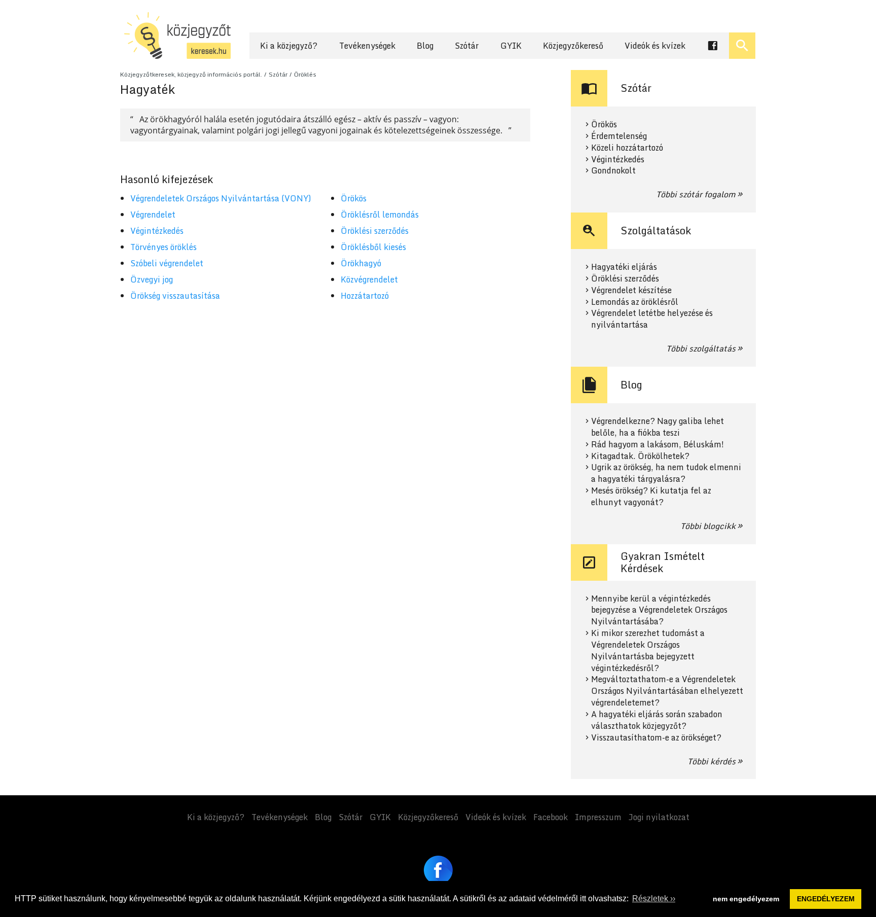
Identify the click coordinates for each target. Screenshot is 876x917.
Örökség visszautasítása (175, 295)
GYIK (511, 45)
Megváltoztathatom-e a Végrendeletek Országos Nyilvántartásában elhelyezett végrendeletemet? (667, 691)
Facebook (550, 817)
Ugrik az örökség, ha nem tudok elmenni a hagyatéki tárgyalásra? (666, 473)
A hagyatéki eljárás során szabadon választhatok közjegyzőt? (656, 720)
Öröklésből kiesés (373, 247)
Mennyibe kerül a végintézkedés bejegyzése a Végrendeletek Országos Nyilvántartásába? (659, 610)
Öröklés (305, 74)
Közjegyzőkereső (573, 45)
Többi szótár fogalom (696, 194)
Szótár (467, 45)
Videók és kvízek (655, 45)
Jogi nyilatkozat (659, 817)
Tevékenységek (367, 45)
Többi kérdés (711, 761)
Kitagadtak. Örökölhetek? (640, 456)
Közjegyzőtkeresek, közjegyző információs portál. (191, 74)
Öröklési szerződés (375, 230)
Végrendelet (152, 214)
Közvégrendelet (369, 279)
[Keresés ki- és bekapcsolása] (742, 45)
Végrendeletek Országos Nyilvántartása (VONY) (220, 198)
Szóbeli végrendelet (166, 263)
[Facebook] (438, 870)
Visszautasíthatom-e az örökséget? (656, 738)
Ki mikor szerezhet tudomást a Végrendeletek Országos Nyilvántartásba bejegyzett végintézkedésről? (648, 650)
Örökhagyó (361, 263)
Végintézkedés (157, 230)
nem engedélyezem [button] (746, 899)
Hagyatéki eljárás (624, 267)
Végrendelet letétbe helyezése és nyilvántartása (652, 319)
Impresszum (598, 817)
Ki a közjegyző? (288, 45)
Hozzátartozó (365, 295)
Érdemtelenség (619, 136)
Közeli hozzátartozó (627, 148)
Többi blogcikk (708, 526)
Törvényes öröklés (163, 247)
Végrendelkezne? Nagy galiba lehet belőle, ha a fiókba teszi (657, 427)
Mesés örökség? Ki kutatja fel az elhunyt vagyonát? (651, 496)
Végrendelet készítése (631, 290)
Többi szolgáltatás (701, 348)
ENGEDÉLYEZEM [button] (826, 899)
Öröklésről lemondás (380, 214)
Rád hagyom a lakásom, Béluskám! (657, 444)
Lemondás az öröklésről (634, 302)
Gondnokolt (613, 171)
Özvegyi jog (151, 279)
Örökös (354, 198)
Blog (425, 45)
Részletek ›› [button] (653, 898)
